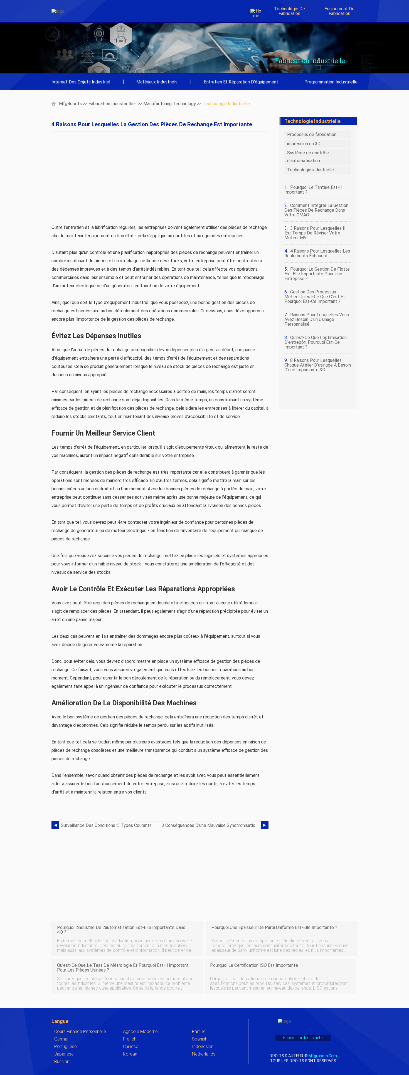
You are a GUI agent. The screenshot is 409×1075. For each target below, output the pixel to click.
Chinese (130, 1046)
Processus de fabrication (311, 134)
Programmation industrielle (331, 82)
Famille (199, 1031)
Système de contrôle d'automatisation (308, 156)
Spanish (199, 1039)
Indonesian (202, 1046)
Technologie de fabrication (289, 11)
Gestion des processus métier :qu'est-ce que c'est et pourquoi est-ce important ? (314, 296)
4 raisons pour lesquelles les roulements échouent (317, 253)
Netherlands (203, 1054)
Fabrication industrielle (110, 103)
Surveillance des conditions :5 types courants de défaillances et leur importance (110, 825)
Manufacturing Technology (169, 103)
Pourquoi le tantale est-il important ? (313, 190)
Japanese (64, 1054)
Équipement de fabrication (339, 11)
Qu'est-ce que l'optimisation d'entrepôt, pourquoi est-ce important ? (315, 342)
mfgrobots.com (323, 1055)
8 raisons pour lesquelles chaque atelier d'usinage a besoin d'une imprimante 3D (317, 365)
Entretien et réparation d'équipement (241, 82)
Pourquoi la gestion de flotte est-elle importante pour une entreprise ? (317, 273)
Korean (130, 1054)
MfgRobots (70, 103)
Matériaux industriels (157, 82)
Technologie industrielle (226, 103)
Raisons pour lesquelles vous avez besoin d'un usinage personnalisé (316, 319)
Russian (61, 1061)
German (62, 1039)
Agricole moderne (140, 1031)
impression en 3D (304, 143)
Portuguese (65, 1046)
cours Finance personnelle (80, 1031)
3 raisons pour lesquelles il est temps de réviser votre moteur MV (314, 233)
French (129, 1039)
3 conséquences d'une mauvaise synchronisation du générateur (211, 825)
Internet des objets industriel (80, 82)
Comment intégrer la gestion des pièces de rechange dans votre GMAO (316, 210)
